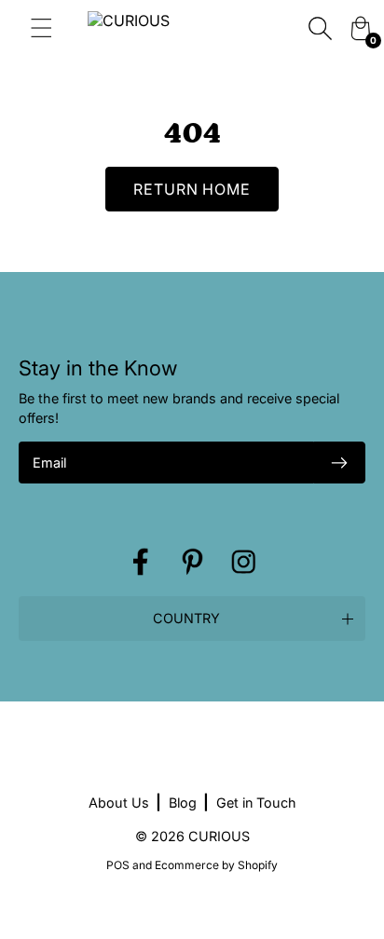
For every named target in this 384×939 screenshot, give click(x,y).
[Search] (319, 27)
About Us (119, 802)
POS (118, 865)
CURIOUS (219, 836)
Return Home (192, 189)
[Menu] (39, 27)
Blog (183, 802)
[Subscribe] (339, 462)
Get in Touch (256, 802)
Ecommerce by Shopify (216, 865)
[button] (192, 618)
